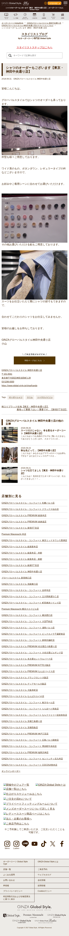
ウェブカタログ (44, 875)
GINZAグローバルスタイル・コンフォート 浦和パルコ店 (28, 628)
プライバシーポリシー (12, 891)
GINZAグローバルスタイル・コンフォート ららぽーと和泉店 (30, 709)
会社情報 (41, 880)
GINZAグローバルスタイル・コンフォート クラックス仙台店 (30, 509)
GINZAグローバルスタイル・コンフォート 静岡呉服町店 (28, 640)
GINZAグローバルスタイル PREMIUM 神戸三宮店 (25, 734)
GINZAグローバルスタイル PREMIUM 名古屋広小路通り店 (29, 646)
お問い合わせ (9, 880)
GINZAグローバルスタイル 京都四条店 (20, 727)
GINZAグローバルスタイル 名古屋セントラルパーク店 (27, 659)
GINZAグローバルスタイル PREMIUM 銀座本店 (24, 515)
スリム (30, 397)
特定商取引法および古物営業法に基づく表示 (16, 897)
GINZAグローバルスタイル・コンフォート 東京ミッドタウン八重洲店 (34, 540)
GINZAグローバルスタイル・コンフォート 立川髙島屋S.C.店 (30, 596)
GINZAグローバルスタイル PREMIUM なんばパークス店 (28, 671)
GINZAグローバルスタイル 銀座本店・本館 (22, 553)
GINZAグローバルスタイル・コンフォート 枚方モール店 (28, 702)
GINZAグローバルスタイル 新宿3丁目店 (20, 528)
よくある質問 (9, 875)
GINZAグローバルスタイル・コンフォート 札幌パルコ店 (28, 503)
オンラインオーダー (11, 771)
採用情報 (41, 885)
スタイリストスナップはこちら (34, 47)
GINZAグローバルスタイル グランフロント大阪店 (25, 677)
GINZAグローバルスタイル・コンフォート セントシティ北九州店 (32, 759)
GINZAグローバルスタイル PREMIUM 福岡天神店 (25, 752)
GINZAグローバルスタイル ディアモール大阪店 (24, 684)
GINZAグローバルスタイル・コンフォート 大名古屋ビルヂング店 (32, 652)
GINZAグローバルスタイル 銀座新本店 (20, 546)
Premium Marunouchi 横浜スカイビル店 (20, 609)
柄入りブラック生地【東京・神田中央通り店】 (25, 406)
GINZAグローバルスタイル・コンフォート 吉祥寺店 (26, 590)
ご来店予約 (42, 869)
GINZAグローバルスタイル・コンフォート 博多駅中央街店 (29, 746)
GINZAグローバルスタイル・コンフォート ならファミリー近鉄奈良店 (34, 715)
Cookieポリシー (45, 891)
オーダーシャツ (15, 397)
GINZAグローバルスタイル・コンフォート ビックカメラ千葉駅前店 (33, 634)
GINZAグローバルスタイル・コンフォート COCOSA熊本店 (29, 765)
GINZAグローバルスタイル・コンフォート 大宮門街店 (27, 621)
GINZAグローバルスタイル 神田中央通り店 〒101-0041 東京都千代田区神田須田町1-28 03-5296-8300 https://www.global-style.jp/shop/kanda (22, 378)
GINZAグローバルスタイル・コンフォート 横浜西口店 (27, 615)
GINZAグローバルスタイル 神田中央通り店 (22, 571)
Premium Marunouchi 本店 (14, 534)
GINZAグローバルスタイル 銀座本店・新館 (22, 559)
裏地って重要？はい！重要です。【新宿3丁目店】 (42, 409)
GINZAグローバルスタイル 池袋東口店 (20, 584)
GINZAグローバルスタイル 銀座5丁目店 (20, 565)
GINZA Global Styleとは (48, 862)
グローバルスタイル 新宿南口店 (16, 578)
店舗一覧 (7, 869)
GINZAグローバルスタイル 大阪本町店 (20, 690)
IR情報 (6, 885)
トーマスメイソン (45, 397)
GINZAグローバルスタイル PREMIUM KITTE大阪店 (26, 665)
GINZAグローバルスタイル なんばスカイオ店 (23, 696)
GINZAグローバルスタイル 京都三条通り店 (22, 721)
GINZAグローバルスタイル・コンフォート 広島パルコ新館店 (30, 740)
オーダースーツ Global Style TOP (15, 863)
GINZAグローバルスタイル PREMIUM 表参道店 (24, 521)
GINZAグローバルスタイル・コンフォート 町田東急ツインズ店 (31, 603)
